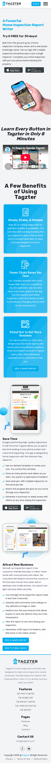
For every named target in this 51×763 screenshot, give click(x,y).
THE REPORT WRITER (25, 702)
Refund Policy (40, 759)
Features (25, 721)
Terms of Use (23, 759)
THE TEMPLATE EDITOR (25, 706)
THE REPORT (25, 710)
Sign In (36, 4)
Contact (25, 729)
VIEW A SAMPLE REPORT (25, 368)
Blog (26, 725)
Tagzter (25, 755)
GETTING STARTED (25, 694)
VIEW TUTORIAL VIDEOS (16, 648)
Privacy (9, 759)
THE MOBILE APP (25, 698)
